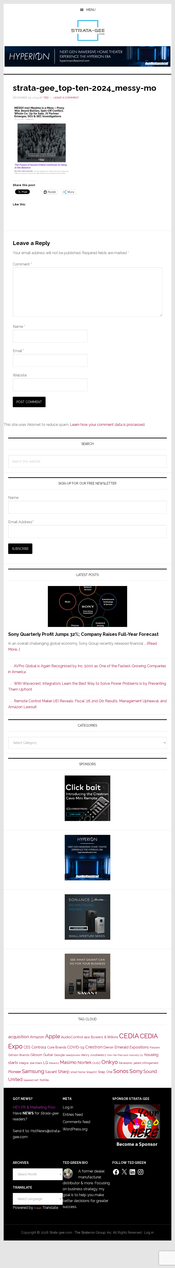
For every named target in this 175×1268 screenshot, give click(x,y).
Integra (23, 1063)
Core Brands (56, 1047)
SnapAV (91, 1072)
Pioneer (14, 1071)
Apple (52, 1036)
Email (18, 351)
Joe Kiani (35, 1063)
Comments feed (76, 1122)
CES (27, 1047)
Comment (22, 264)
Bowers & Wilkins (104, 1037)
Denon (108, 1047)
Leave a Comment (66, 97)
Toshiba (44, 1080)
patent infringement (146, 1063)
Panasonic (126, 1063)
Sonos (121, 1071)
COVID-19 (75, 1047)
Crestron (94, 1047)
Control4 (38, 1047)
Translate (50, 1207)
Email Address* (20, 522)
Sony (135, 1071)
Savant (51, 1072)
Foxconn (155, 1047)
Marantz (54, 1063)
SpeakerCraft (31, 1080)
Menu (90, 10)
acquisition (18, 1036)
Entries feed (73, 1114)
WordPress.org (75, 1129)
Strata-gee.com (87, 30)
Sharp (63, 1071)
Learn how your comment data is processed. (107, 424)
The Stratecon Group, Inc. (94, 1232)
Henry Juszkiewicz (93, 1055)
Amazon (37, 1037)
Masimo (68, 1062)
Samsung (33, 1071)
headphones (73, 1055)
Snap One (105, 1072)
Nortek (84, 1062)
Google (59, 1055)
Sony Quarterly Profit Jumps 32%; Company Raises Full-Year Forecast (83, 634)
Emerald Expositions (131, 1047)
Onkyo (109, 1062)
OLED (96, 1063)
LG (45, 1063)
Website (20, 375)
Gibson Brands (18, 1055)
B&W (87, 1037)
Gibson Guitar (41, 1055)
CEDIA (129, 1036)
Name (19, 326)
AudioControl (72, 1037)
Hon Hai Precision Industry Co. (125, 1055)
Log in (68, 1107)
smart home (77, 1072)
